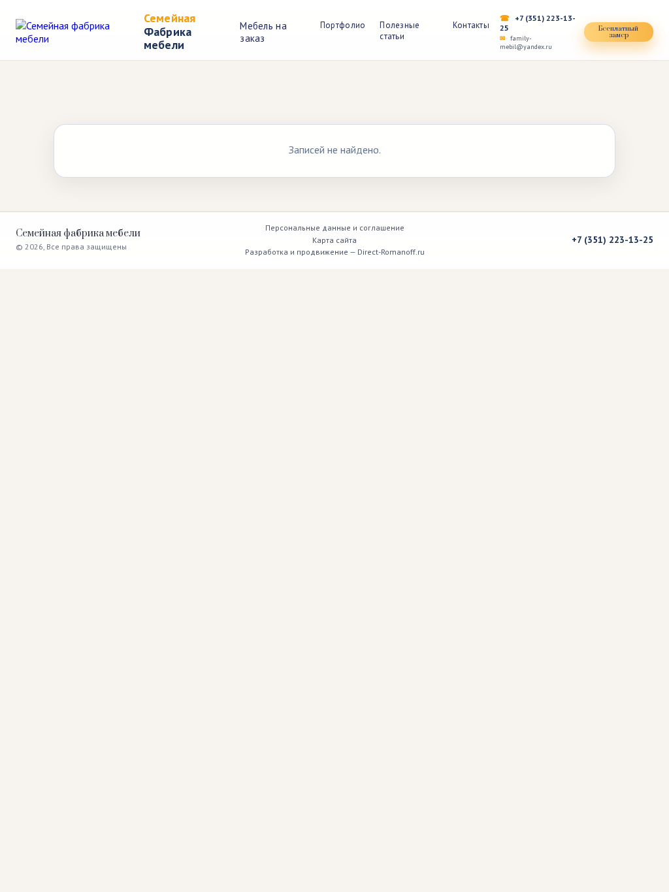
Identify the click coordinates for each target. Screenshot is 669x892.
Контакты (471, 25)
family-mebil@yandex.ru (526, 42)
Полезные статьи (399, 31)
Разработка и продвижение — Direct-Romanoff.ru (335, 252)
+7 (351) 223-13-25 (538, 23)
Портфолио (342, 25)
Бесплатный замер (618, 32)
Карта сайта (334, 240)
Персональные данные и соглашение (334, 227)
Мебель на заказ (263, 32)
